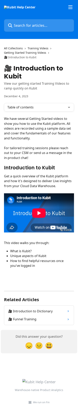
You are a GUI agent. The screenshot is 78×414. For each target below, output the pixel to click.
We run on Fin (41, 402)
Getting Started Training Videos (25, 53)
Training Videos (38, 48)
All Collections (13, 48)
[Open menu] (70, 7)
